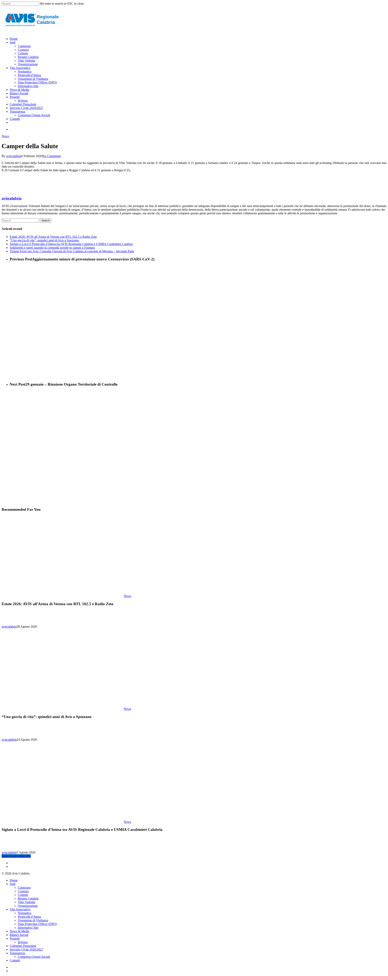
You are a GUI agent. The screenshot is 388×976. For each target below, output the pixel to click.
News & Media (19, 931)
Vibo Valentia (26, 902)
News (5, 136)
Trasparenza (17, 953)
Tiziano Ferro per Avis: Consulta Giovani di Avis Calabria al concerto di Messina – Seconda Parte (72, 251)
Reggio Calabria (28, 898)
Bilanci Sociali (19, 935)
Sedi (12, 884)
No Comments (51, 156)
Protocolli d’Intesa (29, 916)
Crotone (23, 895)
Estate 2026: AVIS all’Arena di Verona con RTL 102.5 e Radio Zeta (53, 236)
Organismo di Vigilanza (33, 920)
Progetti (15, 938)
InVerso (23, 942)
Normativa (24, 913)
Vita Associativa (20, 909)
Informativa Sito (28, 927)
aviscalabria (13, 156)
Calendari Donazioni (23, 945)
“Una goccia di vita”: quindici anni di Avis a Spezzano (44, 240)
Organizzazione (28, 905)
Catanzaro (24, 887)
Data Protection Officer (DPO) (37, 924)
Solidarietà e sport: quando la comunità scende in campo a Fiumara (52, 247)
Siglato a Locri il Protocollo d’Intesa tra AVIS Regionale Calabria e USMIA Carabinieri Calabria (71, 244)
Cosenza (23, 891)
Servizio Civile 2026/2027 (26, 949)
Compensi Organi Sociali (34, 956)
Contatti (15, 960)
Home (14, 880)
